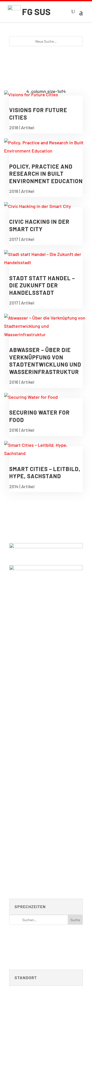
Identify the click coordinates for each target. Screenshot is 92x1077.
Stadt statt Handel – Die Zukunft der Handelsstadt (42, 285)
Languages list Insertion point (46, 948)
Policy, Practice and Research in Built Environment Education (46, 173)
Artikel (27, 127)
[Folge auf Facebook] (79, 1038)
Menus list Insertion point (46, 937)
